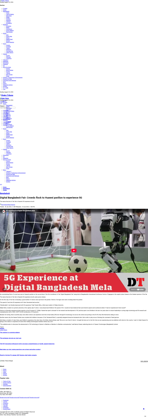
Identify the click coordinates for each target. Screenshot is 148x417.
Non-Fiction (9, 74)
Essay (7, 76)
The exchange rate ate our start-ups (10, 338)
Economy (8, 26)
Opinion (5, 54)
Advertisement (7, 385)
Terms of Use (6, 381)
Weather (8, 20)
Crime (7, 13)
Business (5, 24)
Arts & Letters (7, 67)
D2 (4, 66)
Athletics (8, 49)
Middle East (9, 39)
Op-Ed (8, 55)
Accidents (9, 23)
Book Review (9, 70)
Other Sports (9, 52)
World (4, 33)
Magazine (5, 61)
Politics (8, 18)
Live (4, 89)
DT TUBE (5, 88)
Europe (8, 41)
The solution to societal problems (10, 332)
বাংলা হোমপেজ (144, 361)
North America (10, 42)
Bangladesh (6, 11)
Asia (7, 35)
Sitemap (5, 384)
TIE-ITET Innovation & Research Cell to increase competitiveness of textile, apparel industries (27, 344)
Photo (4, 83)
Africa (7, 38)
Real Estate (9, 32)
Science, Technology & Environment (13, 77)
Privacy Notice (7, 382)
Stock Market (10, 30)
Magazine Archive (8, 85)
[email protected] (4, 397)
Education (9, 16)
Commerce (9, 29)
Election (8, 109)
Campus (8, 21)
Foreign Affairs (10, 111)
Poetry (8, 68)
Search (5, 373)
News (4, 104)
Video (4, 372)
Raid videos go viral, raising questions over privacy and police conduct (20, 349)
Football (8, 46)
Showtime (6, 63)
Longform (8, 58)
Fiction (8, 71)
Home (4, 10)
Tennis (8, 48)
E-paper (5, 8)
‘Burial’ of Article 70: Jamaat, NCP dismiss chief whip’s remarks (18, 355)
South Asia (9, 36)
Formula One (9, 51)
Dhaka (7, 17)
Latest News (3, 330)
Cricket (8, 45)
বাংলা (1, 103)
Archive (5, 86)
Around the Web (7, 79)
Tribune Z (5, 60)
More (4, 170)
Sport (4, 43)
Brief (4, 82)
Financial (5, 64)
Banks (7, 27)
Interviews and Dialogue (9, 80)
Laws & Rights (10, 14)
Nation (8, 112)
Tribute (8, 73)
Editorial (8, 57)
